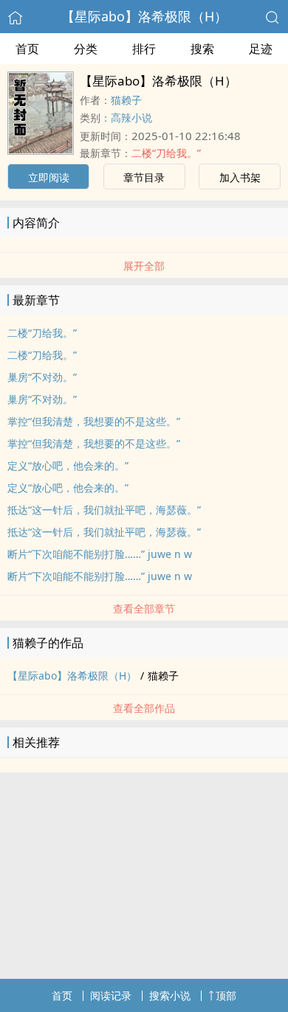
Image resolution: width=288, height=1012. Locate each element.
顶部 (226, 995)
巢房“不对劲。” (42, 377)
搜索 (202, 49)
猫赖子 (126, 100)
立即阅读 (48, 177)
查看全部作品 (144, 708)
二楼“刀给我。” (166, 153)
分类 (85, 49)
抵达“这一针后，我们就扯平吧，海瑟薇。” (104, 510)
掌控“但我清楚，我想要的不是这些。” (93, 421)
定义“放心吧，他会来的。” (67, 465)
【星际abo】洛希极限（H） (144, 16)
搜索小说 (170, 995)
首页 (27, 49)
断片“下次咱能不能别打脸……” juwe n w (99, 554)
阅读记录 (110, 995)
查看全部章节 (144, 608)
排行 (144, 49)
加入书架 (240, 177)
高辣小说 (131, 118)
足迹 (260, 49)
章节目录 (144, 177)
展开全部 (144, 266)
